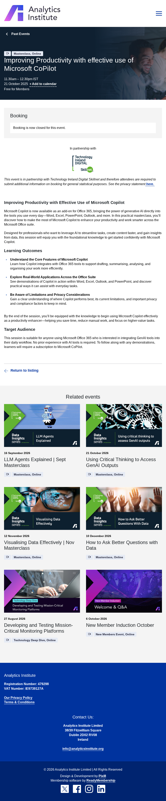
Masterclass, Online (27, 53)
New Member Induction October (120, 625)
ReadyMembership (100, 780)
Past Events (20, 34)
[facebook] (77, 789)
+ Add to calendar (43, 84)
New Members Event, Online (115, 634)
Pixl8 (102, 776)
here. (150, 184)
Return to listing (24, 370)
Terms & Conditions (19, 702)
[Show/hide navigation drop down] (159, 13)
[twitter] (65, 789)
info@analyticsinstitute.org (83, 748)
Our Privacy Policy (18, 697)
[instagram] (89, 789)
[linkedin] (101, 789)
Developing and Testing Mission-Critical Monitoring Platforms (38, 628)
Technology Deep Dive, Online (35, 640)
